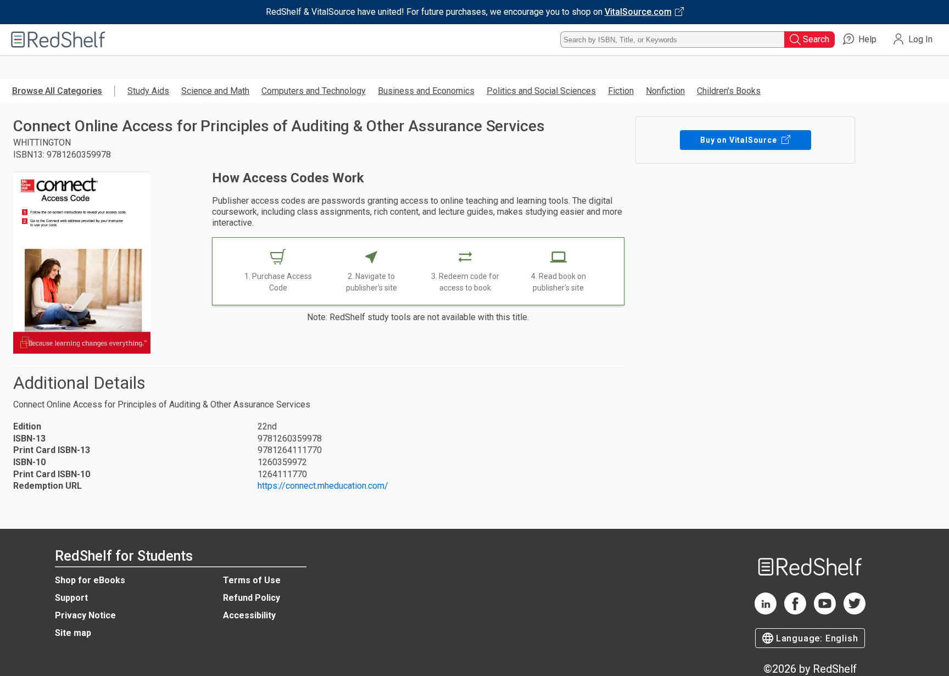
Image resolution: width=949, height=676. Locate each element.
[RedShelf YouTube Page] (825, 611)
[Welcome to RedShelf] (58, 40)
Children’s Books (729, 91)
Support (71, 598)
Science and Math (215, 91)
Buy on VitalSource (739, 140)
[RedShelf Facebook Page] (795, 611)
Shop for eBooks (90, 580)
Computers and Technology (313, 91)
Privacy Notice (85, 615)
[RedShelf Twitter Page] (855, 611)
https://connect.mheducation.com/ (323, 486)
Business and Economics (426, 91)
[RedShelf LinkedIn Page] (766, 611)
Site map (73, 633)
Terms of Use (252, 580)
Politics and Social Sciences (541, 91)
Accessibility (249, 615)
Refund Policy (251, 598)
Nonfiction (665, 91)
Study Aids (148, 91)
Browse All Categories (57, 91)
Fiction (621, 91)
